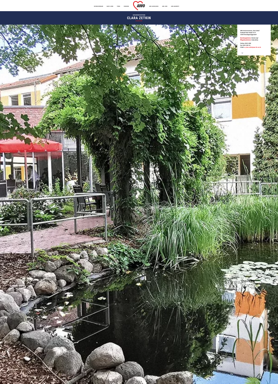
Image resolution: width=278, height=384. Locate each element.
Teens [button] (118, 6)
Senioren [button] (126, 6)
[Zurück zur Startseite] (139, 5)
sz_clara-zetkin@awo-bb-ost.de (252, 47)
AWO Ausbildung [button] (153, 6)
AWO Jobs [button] (164, 6)
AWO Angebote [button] (175, 6)
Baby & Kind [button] (110, 6)
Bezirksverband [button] (98, 6)
